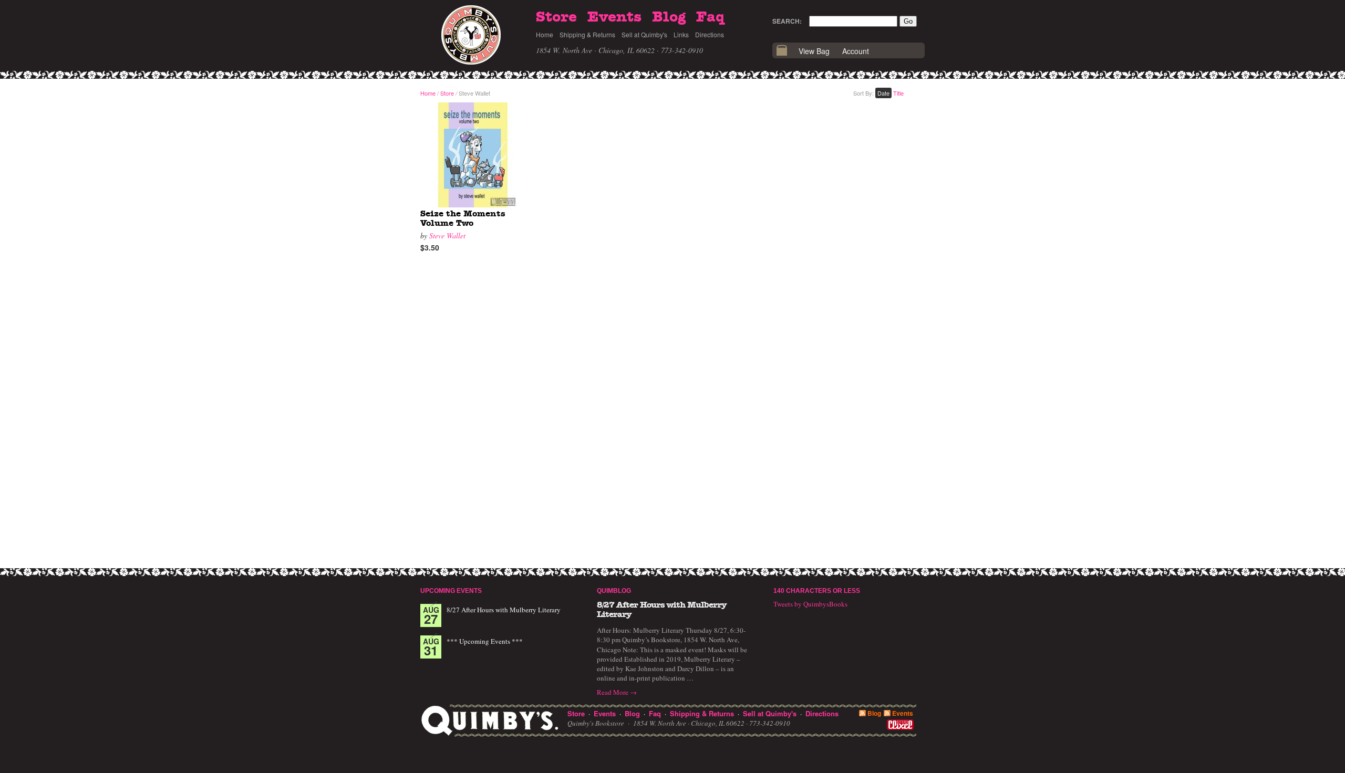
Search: (787, 21)
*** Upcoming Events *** (485, 641)
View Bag (814, 51)
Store (556, 17)
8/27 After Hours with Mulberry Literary (504, 609)
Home (544, 34)
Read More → (617, 692)
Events (614, 17)
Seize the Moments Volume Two (462, 218)
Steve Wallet (447, 236)
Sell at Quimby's (644, 34)
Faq (710, 17)
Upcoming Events (451, 590)
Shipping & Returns (587, 34)
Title (898, 93)
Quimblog (614, 590)
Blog (669, 17)
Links (681, 34)
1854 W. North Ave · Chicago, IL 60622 (595, 50)
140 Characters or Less (816, 590)
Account (855, 51)
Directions (709, 34)
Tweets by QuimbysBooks (810, 604)
